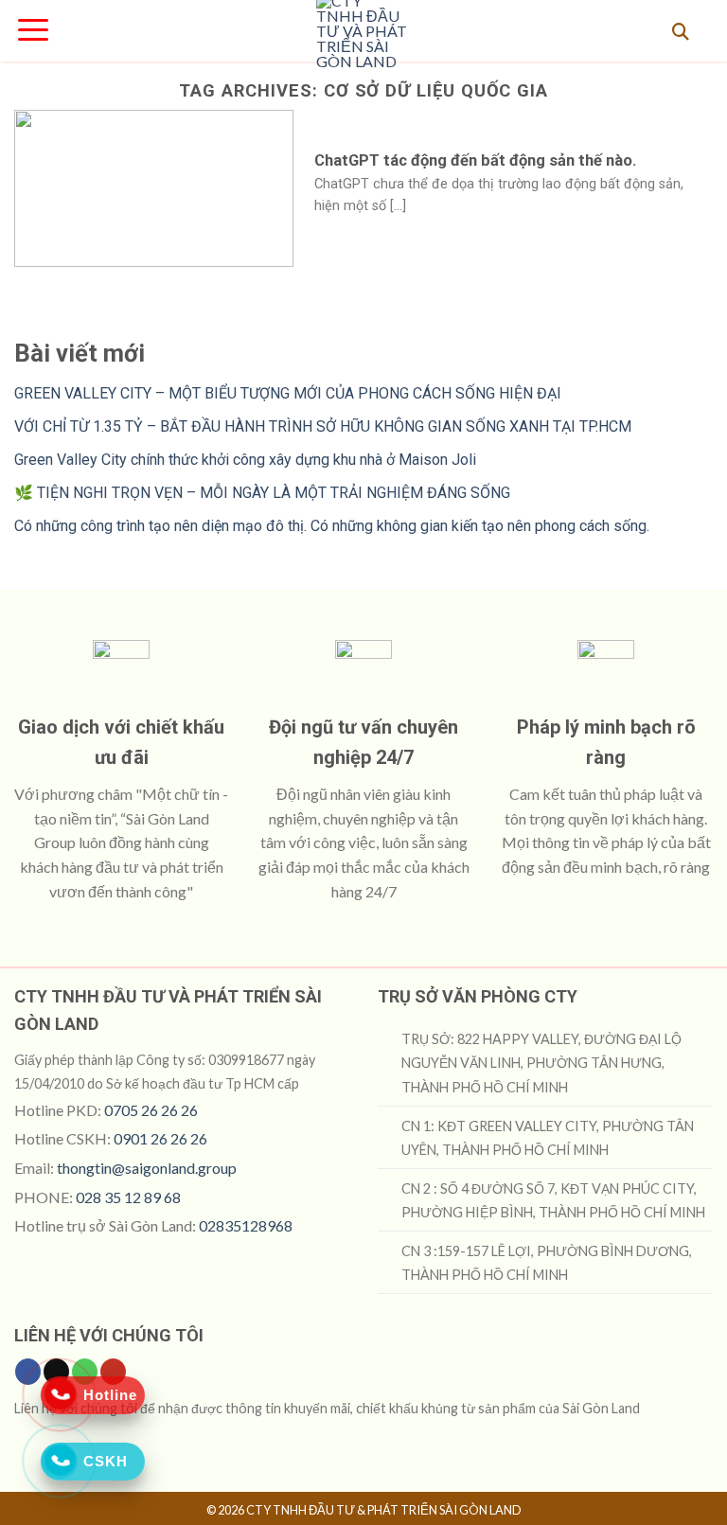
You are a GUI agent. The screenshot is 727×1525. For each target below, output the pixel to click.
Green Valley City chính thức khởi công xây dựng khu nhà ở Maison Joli (245, 460)
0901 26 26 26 (160, 1138)
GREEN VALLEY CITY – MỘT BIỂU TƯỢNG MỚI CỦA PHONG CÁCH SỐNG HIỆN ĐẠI (287, 393)
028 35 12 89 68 (128, 1197)
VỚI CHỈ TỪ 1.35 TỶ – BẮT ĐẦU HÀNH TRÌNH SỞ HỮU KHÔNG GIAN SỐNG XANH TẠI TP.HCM (322, 426)
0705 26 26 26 (151, 1110)
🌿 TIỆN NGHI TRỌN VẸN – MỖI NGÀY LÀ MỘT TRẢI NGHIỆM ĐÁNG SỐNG (262, 493)
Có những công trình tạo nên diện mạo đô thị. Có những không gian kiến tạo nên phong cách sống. (331, 526)
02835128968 (246, 1225)
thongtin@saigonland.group (147, 1168)
